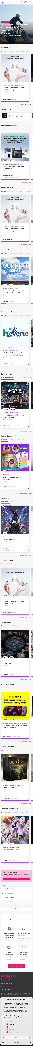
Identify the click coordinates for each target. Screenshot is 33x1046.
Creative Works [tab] (20, 51)
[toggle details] (29, 100)
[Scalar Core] (15, 644)
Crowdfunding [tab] (18, 191)
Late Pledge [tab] (27, 191)
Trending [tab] (4, 563)
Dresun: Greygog (9, 539)
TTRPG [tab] (17, 377)
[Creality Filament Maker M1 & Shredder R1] (15, 147)
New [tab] (12, 501)
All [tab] (2, 51)
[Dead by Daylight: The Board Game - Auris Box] (15, 395)
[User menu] (28, 2)
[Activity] (25, 2)
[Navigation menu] (31, 2)
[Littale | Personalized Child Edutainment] (15, 457)
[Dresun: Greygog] (15, 520)
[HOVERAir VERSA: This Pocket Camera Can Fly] (15, 68)
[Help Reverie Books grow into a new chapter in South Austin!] (15, 333)
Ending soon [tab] (20, 563)
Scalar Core (7, 663)
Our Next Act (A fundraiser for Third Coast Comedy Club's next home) (15, 293)
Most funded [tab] (11, 563)
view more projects (25, 104)
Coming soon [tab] (5, 501)
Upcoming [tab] (10, 191)
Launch (16, 878)
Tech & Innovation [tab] (9, 51)
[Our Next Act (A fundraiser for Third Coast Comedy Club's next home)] (15, 271)
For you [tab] (3, 191)
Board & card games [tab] (7, 377)
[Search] (21, 2)
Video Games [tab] (24, 377)
